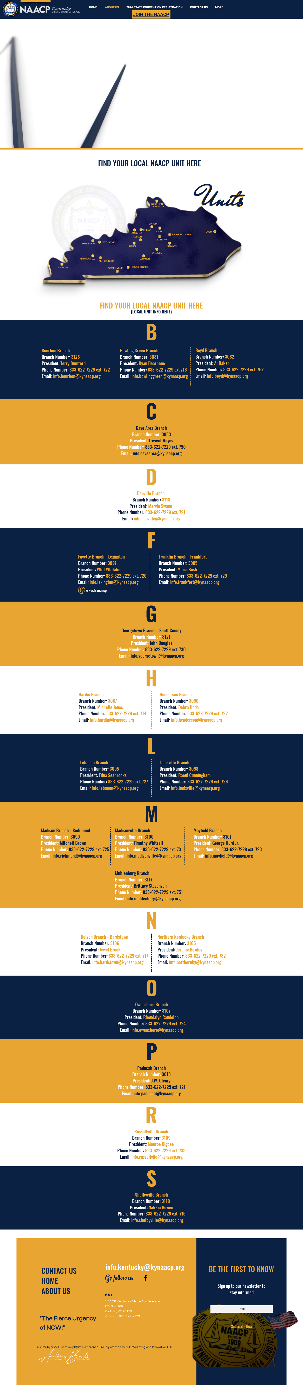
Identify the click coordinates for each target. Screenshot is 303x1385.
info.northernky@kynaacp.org (195, 962)
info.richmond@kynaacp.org (77, 855)
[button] (218, 7)
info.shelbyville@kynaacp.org (157, 1220)
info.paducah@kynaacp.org (157, 1093)
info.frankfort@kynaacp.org (194, 582)
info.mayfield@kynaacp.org (229, 855)
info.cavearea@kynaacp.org (157, 453)
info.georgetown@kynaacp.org (157, 655)
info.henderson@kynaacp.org (196, 719)
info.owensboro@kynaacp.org (157, 1029)
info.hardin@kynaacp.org (112, 719)
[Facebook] (145, 1278)
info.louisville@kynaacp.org (195, 787)
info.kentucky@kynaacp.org (144, 1266)
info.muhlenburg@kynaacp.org (154, 898)
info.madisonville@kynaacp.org (154, 855)
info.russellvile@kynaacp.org (157, 1156)
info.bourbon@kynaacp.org (77, 376)
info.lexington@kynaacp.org (114, 582)
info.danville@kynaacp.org (157, 518)
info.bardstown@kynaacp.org (117, 962)
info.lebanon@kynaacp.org (115, 787)
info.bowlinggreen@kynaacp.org (160, 376)
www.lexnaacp (96, 590)
